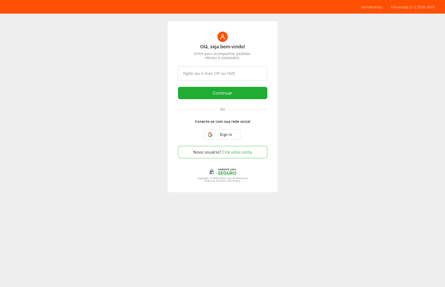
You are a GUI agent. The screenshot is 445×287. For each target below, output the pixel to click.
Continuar (222, 93)
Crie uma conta (222, 152)
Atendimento (372, 7)
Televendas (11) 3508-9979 (413, 7)
